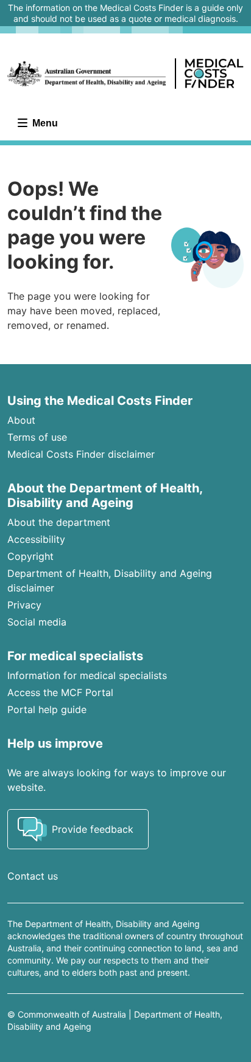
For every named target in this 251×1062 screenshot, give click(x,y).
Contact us (32, 876)
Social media (36, 622)
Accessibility (36, 539)
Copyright (30, 556)
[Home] (125, 73)
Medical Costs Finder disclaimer (81, 454)
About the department (58, 522)
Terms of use (37, 437)
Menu (44, 123)
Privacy (24, 605)
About (21, 420)
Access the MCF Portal (60, 692)
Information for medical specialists (87, 675)
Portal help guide (47, 709)
